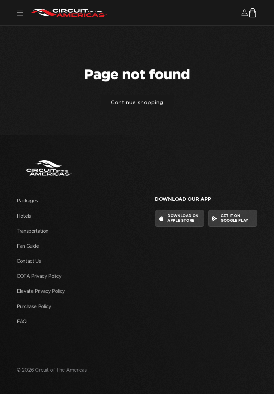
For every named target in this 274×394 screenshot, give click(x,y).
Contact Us (29, 261)
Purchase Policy (34, 307)
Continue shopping (137, 102)
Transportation (32, 231)
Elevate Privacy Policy (41, 291)
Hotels (24, 216)
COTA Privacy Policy (39, 276)
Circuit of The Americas (61, 370)
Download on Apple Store (182, 218)
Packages (27, 201)
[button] (20, 12)
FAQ (22, 322)
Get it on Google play (234, 218)
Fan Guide (28, 246)
